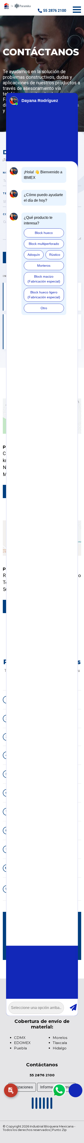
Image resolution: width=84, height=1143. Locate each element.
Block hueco (44, 233)
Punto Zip (59, 1130)
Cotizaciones (22, 1087)
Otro (44, 308)
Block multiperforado (44, 244)
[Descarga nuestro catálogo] (11, 1090)
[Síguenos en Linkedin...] (40, 1104)
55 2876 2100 (54, 10)
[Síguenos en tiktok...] (48, 1104)
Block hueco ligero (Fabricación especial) (44, 294)
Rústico (54, 254)
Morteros (43, 265)
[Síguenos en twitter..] (51, 1104)
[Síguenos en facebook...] (33, 1104)
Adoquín (34, 254)
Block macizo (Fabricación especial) (44, 279)
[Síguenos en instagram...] (44, 1104)
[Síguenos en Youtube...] (36, 1104)
